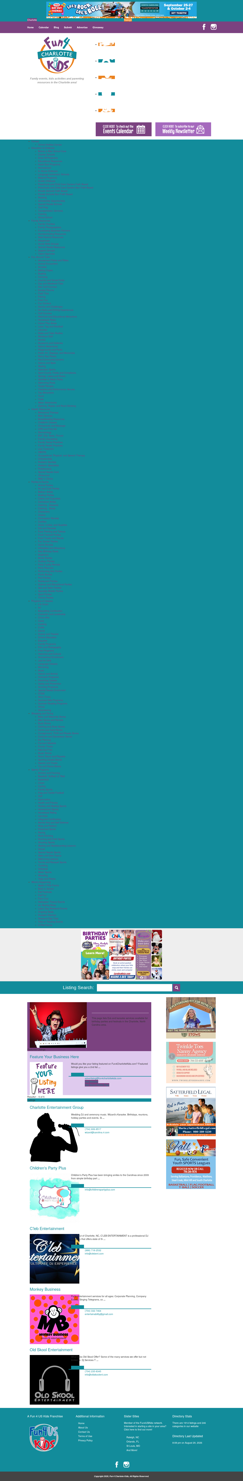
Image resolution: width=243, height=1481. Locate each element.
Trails (41, 399)
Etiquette (42, 640)
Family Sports (45, 789)
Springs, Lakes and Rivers (51, 376)
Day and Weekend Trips (50, 283)
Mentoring (43, 667)
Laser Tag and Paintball (50, 326)
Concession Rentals (48, 518)
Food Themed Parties (49, 534)
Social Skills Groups (48, 243)
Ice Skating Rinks (47, 905)
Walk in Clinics (45, 478)
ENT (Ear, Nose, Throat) (50, 435)
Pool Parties (44, 577)
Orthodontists (45, 458)
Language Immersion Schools (53, 174)
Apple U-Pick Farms (48, 885)
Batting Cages (45, 270)
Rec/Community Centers (51, 359)
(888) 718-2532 (93, 1250)
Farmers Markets (47, 743)
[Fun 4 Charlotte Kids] (57, 54)
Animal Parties (45, 485)
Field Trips (43, 293)
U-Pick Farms (45, 925)
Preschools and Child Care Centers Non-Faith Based (65, 187)
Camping (42, 276)
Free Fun (43, 300)
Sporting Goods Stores (50, 759)
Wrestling (43, 875)
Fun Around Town (40, 257)
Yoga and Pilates (47, 878)
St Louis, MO (133, 1445)
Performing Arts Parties (50, 571)
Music (41, 670)
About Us (83, 1427)
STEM (41, 693)
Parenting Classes (47, 680)
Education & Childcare (43, 147)
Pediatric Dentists (47, 462)
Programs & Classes (42, 601)
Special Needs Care (48, 472)
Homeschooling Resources (52, 233)
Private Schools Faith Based (52, 190)
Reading (42, 197)
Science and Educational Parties (55, 584)
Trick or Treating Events (50, 921)
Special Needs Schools (50, 204)
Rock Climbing (45, 835)
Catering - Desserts (48, 505)
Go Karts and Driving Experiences (55, 310)
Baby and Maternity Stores (52, 716)
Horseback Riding (47, 812)
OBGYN (42, 452)
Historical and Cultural (49, 653)
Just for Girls (44, 660)
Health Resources (40, 409)
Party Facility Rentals (49, 564)
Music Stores (45, 753)
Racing (41, 832)
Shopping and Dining (42, 713)
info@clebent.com (94, 1253)
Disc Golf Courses (47, 286)
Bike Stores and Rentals (50, 720)
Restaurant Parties (48, 581)
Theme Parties (45, 597)
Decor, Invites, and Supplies (52, 524)
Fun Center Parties (48, 541)
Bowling (42, 273)
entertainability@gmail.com (99, 1314)
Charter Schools (46, 154)
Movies (41, 339)
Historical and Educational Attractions (57, 316)
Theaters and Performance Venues (56, 389)
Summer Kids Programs (50, 700)
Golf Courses (45, 313)
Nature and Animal (48, 673)
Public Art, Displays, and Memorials (56, 353)
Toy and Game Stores (49, 766)
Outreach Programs (48, 677)
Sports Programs (40, 769)
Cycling (42, 786)
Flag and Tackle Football (51, 792)
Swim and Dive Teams (49, 855)
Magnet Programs (47, 177)
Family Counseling (47, 438)
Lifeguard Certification (49, 819)
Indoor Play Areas (47, 323)
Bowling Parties (46, 495)
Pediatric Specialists (48, 465)
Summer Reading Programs (52, 703)
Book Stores (44, 723)
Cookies (42, 521)
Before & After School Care (52, 151)
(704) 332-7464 (93, 1310)
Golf (40, 796)
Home (30, 27)
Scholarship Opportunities (51, 200)
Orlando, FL (132, 1441)
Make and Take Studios (50, 333)
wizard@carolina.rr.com (97, 1132)
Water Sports (45, 872)
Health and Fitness (48, 802)
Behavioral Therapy (48, 412)
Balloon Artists (45, 491)
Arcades (42, 267)
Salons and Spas (47, 362)
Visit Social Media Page (97, 1084)
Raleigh (128, 19)
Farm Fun (43, 898)
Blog (56, 27)
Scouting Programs (48, 686)
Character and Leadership (51, 614)
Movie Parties (45, 558)
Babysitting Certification (50, 610)
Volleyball (43, 868)
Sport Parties (45, 594)
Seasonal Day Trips (48, 918)
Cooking (42, 624)
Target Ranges (46, 386)
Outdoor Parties (46, 561)
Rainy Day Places (47, 356)
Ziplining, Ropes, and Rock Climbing (57, 405)
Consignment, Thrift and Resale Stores (58, 733)
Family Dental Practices (50, 442)
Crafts (41, 627)
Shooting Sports (46, 842)
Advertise (82, 27)
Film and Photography (49, 647)
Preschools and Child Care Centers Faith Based (63, 184)
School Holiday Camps (50, 144)
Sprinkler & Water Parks (50, 379)
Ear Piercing (44, 739)
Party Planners (45, 567)
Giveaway (98, 27)
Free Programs (46, 650)
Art (39, 607)
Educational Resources (50, 161)
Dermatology (44, 432)
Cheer (41, 782)
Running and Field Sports (51, 839)
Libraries (42, 329)
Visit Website (91, 1081)
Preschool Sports (47, 829)
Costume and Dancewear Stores (55, 736)
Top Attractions (46, 392)
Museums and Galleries (50, 343)
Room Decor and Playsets (51, 756)
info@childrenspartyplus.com (100, 1189)
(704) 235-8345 (93, 1371)
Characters (44, 511)
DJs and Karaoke (47, 528)
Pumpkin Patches (47, 915)
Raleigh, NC (132, 1437)
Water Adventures (47, 402)
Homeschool (44, 167)
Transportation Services (50, 210)
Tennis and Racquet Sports (52, 862)
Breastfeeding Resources (51, 419)
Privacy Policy (85, 1440)
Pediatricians (44, 468)
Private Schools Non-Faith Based (55, 194)
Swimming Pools (46, 382)
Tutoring (42, 214)
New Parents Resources (50, 237)
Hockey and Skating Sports (52, 806)
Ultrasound (43, 475)
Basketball (43, 779)
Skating (42, 366)
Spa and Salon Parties (49, 587)
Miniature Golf (45, 336)
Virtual (41, 706)
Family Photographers (49, 227)
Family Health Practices (50, 445)
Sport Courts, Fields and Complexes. (57, 372)
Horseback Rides (47, 319)
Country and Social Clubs (51, 280)
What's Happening (41, 882)
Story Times (44, 696)
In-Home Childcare (48, 171)
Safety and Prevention (49, 683)
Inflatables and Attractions (51, 548)
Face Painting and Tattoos (51, 531)
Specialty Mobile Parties (50, 591)
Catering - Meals (46, 508)
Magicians (43, 554)
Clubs (41, 620)
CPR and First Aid (47, 429)
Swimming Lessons (48, 858)
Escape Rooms (46, 290)
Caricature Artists (47, 501)
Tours (41, 395)
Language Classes (48, 663)
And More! (131, 1450)
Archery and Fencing (49, 772)
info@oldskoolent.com (96, 1374)
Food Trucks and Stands (51, 538)
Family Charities (46, 224)
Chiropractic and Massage (51, 425)
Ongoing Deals (46, 911)
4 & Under (43, 604)
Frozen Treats (45, 746)
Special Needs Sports (49, 852)
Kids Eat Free (45, 749)
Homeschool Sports (48, 809)
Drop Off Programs (48, 157)
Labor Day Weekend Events (52, 908)
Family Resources (40, 220)
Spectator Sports (47, 369)
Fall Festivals (45, 892)
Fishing (42, 296)
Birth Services (45, 415)
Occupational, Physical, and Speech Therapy (61, 455)
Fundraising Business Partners (54, 230)
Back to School (46, 888)
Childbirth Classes (47, 422)
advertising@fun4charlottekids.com (103, 1078)
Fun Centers (44, 303)
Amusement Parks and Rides (53, 260)
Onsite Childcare (46, 181)
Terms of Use (85, 1436)
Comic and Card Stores (50, 729)
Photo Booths (45, 574)
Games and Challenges (50, 306)
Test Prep (43, 207)
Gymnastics (44, 799)
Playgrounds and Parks (50, 349)
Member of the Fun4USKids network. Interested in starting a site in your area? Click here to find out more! (145, 1426)
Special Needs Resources (51, 247)
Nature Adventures (48, 346)
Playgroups (44, 240)
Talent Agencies (46, 253)
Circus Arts (43, 617)
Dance (41, 630)
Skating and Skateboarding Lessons (57, 845)
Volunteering (44, 710)
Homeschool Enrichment (51, 657)
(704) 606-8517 (93, 1129)
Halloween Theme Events (51, 901)
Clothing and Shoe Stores (51, 726)
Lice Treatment (46, 448)
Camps (35, 141)
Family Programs (47, 644)
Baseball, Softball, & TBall (51, 776)
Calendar (44, 27)
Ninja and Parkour (47, 825)
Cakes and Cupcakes (49, 498)
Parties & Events (40, 481)
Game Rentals (45, 544)
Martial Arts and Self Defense (53, 822)
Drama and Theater (48, 634)
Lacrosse (43, 815)
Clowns (42, 515)
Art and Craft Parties (48, 488)
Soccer (41, 849)
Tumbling (43, 865)
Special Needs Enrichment (52, 690)
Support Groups (46, 250)
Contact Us (84, 1431)
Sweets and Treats (48, 763)
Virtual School (45, 217)
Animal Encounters (48, 263)
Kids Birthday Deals (48, 551)
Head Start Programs (49, 164)
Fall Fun (42, 895)
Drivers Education (47, 637)
